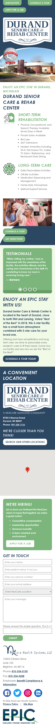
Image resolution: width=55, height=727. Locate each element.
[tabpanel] (27, 269)
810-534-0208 (16, 676)
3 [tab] (30, 289)
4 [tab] (35, 289)
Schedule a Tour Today (21, 358)
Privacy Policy (10, 704)
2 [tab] (25, 289)
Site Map (28, 704)
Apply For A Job (20, 543)
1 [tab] (20, 289)
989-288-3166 (18, 424)
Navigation (12, 3)
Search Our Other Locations (25, 441)
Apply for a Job (15, 10)
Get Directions (14, 239)
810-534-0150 (20, 671)
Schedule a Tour (40, 3)
